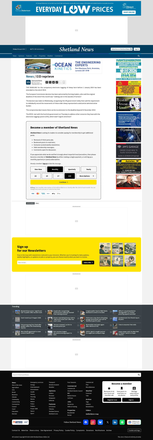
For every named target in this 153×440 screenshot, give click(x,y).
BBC (68, 393)
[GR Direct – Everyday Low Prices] (76, 8)
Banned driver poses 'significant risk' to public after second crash (31, 311)
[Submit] (138, 375)
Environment (34, 389)
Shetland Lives (53, 414)
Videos (88, 410)
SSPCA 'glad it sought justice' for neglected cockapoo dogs (95, 332)
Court (13, 409)
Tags (87, 402)
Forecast (88, 393)
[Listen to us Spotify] (122, 422)
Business (15, 395)
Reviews (51, 396)
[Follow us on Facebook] (85, 422)
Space (32, 411)
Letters (51, 393)
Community (15, 399)
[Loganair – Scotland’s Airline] (128, 182)
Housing (32, 397)
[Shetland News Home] (76, 53)
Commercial (71, 386)
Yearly (88, 169)
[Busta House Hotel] (128, 104)
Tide (87, 396)
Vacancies (70, 404)
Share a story (34, 430)
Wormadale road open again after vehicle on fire (95, 325)
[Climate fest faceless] (128, 60)
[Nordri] (128, 135)
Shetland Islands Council (74, 391)
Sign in (137, 49)
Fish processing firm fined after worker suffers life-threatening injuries (31, 326)
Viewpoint (52, 398)
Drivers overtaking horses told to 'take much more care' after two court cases (64, 319)
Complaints (80, 430)
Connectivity (16, 402)
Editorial (51, 400)
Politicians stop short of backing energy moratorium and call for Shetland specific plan (96, 319)
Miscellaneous (90, 387)
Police (32, 404)
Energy (32, 385)
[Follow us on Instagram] (93, 422)
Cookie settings (134, 430)
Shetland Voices (54, 411)
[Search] (138, 56)
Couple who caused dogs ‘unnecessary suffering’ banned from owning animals (63, 312)
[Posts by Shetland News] (28, 82)
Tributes (51, 409)
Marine (32, 399)
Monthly (55, 169)
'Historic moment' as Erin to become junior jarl (62, 325)
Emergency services (36, 382)
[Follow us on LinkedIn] (115, 422)
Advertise (24, 430)
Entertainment (34, 387)
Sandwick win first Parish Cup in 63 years (128, 318)
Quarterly (72, 169)
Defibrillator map (92, 414)
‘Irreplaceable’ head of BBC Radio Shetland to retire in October (96, 311)
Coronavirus (15, 404)
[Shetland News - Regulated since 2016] (20, 422)
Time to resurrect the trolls (127, 325)
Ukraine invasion (54, 385)
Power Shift (34, 409)
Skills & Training (72, 407)
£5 (47, 176)
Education (15, 411)
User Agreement (46, 430)
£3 (35, 176)
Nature (32, 401)
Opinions (52, 391)
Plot (87, 385)
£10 (69, 176)
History (32, 394)
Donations (90, 430)
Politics (32, 406)
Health (32, 392)
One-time (38, 169)
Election (14, 414)
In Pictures (52, 407)
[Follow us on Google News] (134, 422)
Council (14, 407)
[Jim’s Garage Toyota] (128, 150)
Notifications (100, 430)
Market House (71, 396)
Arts (13, 390)
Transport (52, 382)
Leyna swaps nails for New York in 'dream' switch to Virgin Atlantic (128, 333)
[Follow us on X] (107, 422)
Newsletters (90, 407)
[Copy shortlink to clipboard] (57, 82)
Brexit (14, 392)
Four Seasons (71, 382)
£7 (58, 176)
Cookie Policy (70, 430)
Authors (88, 404)
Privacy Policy (58, 430)
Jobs (69, 402)
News (30, 76)
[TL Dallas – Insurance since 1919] (128, 119)
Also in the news (17, 385)
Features (52, 404)
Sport (32, 413)
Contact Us (16, 430)
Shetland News (36, 81)
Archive (88, 399)
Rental (69, 415)
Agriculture (15, 387)
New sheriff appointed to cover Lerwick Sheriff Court (31, 332)
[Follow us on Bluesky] (100, 422)
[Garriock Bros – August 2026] (128, 88)
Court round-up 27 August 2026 (31, 318)
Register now (112, 400)
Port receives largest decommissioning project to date (62, 333)
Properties (71, 410)
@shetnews (35, 82)
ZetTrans (70, 398)
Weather (51, 387)
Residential (70, 413)
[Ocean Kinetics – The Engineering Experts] (63, 66)
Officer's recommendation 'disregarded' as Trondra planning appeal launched (127, 312)
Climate (14, 397)
